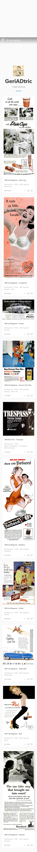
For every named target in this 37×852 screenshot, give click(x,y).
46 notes (7, 619)
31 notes (7, 395)
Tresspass (23, 446)
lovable (7, 289)
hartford (7, 841)
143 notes (7, 679)
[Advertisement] (18, 18)
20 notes (7, 845)
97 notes (7, 555)
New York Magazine (11, 446)
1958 (16, 389)
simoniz (7, 391)
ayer (6, 740)
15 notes (7, 452)
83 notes (7, 744)
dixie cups (8, 186)
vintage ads (9, 184)
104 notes (7, 190)
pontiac (7, 330)
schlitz (7, 614)
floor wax (15, 391)
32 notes (7, 334)
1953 (16, 184)
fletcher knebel (10, 448)
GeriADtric (18, 81)
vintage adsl (9, 549)
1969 (16, 444)
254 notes (7, 293)
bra (13, 289)
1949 (16, 549)
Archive (18, 91)
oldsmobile (8, 675)
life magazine (24, 184)
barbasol (8, 551)
